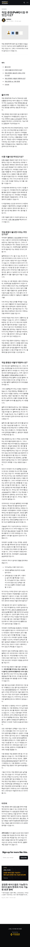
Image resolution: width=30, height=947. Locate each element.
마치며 (7, 84)
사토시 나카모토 (15, 119)
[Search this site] (24, 2)
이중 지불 (5, 160)
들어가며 (8, 67)
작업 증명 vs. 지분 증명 (12, 81)
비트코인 (15, 811)
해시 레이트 (11, 531)
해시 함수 (23, 818)
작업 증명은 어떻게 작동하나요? (15, 78)
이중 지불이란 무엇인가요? (13, 70)
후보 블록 (5, 375)
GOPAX (8, 19)
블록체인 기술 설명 (14, 237)
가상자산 (9, 103)
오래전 (5, 123)
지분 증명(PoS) (10, 690)
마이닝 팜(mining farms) (10, 761)
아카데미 (4, 9)
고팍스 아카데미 (12, 929)
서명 (6, 630)
